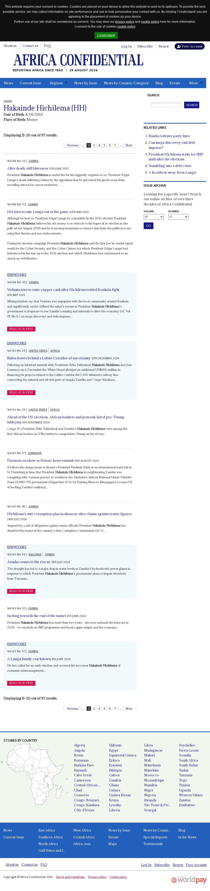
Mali (147, 760)
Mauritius (151, 770)
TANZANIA (34, 554)
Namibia (150, 785)
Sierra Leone (189, 750)
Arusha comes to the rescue (28, 562)
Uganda (185, 790)
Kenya (114, 800)
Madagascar (153, 750)
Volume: (149, 211)
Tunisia (184, 785)
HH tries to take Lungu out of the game (37, 211)
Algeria (79, 745)
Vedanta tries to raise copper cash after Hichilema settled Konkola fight (63, 289)
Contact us (30, 46)
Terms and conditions (70, 877)
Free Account (192, 46)
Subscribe (145, 46)
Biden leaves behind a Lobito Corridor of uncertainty (49, 358)
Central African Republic (89, 785)
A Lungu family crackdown (29, 659)
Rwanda (150, 800)
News (8, 83)
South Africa (188, 760)
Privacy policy (97, 877)
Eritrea (114, 760)
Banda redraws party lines (169, 136)
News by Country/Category (126, 83)
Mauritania (152, 765)
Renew (164, 46)
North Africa (48, 844)
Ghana (114, 785)
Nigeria (150, 795)
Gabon (114, 775)
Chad (78, 790)
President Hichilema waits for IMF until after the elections (176, 157)
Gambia (115, 780)
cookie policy (150, 21)
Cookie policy (118, 877)
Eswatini (115, 765)
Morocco (151, 775)
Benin (78, 755)
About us (10, 46)
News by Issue (85, 83)
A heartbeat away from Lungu (172, 172)
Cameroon (82, 780)
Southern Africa (50, 837)
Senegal (150, 810)
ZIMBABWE (35, 453)
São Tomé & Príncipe (159, 805)
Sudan (183, 770)
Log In (126, 46)
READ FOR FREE (21, 329)
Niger (148, 790)
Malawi (149, 755)
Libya (148, 745)
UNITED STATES (38, 350)
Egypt (113, 750)
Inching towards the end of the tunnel (36, 615)
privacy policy (124, 21)
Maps (112, 844)
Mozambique (154, 780)
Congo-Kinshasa (86, 805)
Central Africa (84, 837)
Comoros (81, 795)
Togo (183, 780)
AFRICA (55, 350)
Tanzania (185, 775)
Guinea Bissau (120, 795)
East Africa (46, 830)
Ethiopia (115, 770)
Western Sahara (191, 795)
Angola (79, 750)
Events (175, 83)
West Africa (82, 830)
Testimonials (153, 844)
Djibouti (115, 745)
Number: (173, 211)
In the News (187, 837)
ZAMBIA (33, 161)
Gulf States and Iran (53, 850)
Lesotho (115, 805)
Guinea (114, 790)
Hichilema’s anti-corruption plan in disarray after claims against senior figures (69, 514)
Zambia (184, 800)
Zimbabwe (187, 805)
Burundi (80, 770)
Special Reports (155, 837)
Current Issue (30, 83)
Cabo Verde (83, 775)
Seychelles (187, 745)
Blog (159, 83)
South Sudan (188, 765)
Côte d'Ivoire (84, 810)
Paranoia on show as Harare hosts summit (40, 460)
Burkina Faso (84, 765)
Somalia (185, 755)
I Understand (106, 35)
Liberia (114, 810)
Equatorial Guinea (122, 755)
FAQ (47, 46)
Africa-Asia (81, 844)
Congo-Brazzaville (88, 800)
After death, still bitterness (27, 168)
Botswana (81, 760)
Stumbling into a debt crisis (170, 165)
